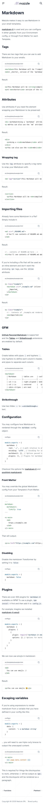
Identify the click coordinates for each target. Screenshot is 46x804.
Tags (5, 47)
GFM (5, 327)
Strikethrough (26, 338)
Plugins (7, 589)
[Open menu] (3, 3)
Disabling (7, 553)
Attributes (9, 99)
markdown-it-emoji (10, 612)
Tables (12, 338)
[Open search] (41, 3)
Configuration (11, 417)
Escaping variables (15, 698)
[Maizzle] (22, 3)
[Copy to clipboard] (39, 64)
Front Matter (9, 480)
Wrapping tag (10, 157)
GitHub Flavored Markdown (14, 335)
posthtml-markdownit (12, 472)
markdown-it (7, 29)
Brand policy (33, 801)
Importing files (12, 209)
